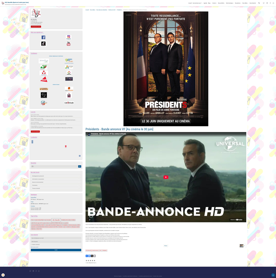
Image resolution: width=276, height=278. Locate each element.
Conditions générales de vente (145, 276)
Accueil (190, 3)
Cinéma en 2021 (112, 9)
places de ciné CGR (53, 226)
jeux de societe (48, 219)
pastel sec (52, 222)
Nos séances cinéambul (101, 9)
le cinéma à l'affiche (71, 219)
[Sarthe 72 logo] (44, 67)
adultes (77, 226)
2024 (70, 224)
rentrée (68, 226)
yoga (38, 222)
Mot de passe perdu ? (35, 247)
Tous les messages (35, 131)
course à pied (48, 224)
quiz (65, 226)
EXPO (79, 224)
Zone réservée (253, 3)
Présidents (119, 9)
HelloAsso (33, 228)
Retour (165, 245)
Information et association (55, 179)
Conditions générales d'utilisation (130, 276)
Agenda (205, 3)
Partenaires (55, 185)
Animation (60, 226)
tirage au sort (59, 224)
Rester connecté (36, 244)
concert (36, 219)
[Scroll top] (273, 275)
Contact (214, 3)
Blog (209, 3)
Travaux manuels (55, 188)
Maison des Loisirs (59, 222)
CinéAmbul (64, 219)
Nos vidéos (245, 3)
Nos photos (237, 3)
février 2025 (39, 228)
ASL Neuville (88, 250)
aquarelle (66, 222)
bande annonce (95, 250)
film (100, 250)
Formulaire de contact (36, 26)
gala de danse (46, 222)
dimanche (74, 224)
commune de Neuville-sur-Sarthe (37, 224)
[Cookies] (3, 275)
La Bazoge (73, 226)
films (32, 219)
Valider (56, 250)
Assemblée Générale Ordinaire (42, 226)
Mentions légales (118, 276)
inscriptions (65, 224)
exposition (33, 226)
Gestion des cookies (157, 276)
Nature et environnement (55, 182)
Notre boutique (229, 3)
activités (53, 224)
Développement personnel (55, 176)
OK (79, 166)
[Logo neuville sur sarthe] (44, 61)
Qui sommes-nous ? (197, 3)
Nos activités (221, 3)
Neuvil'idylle (41, 219)
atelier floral (33, 222)
